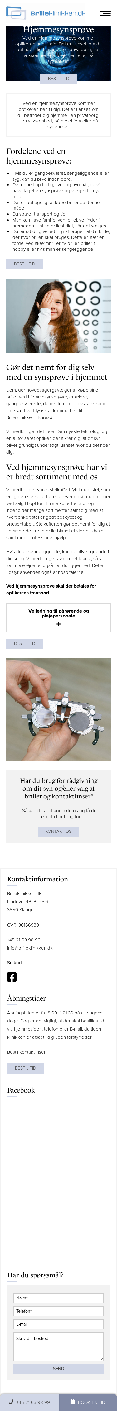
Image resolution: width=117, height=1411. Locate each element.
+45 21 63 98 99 (24, 940)
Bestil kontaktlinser (26, 1052)
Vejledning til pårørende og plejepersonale (58, 613)
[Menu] (105, 13)
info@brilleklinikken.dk (30, 948)
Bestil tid (58, 78)
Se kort (14, 962)
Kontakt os (58, 831)
